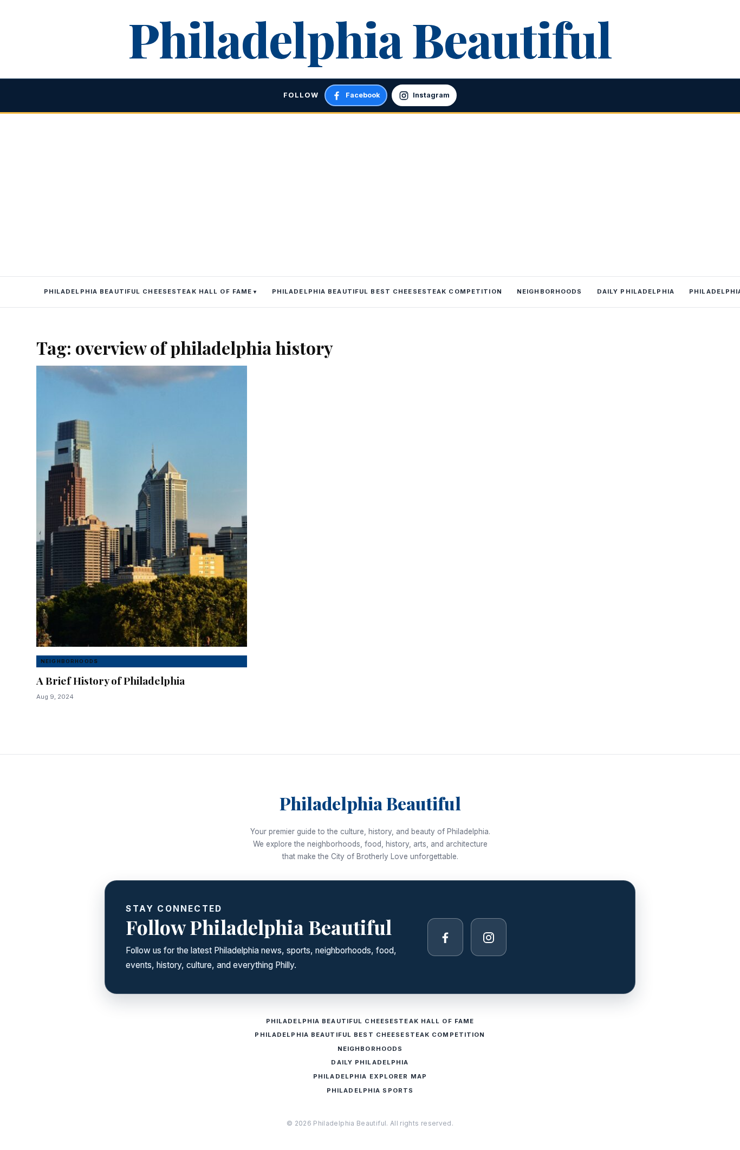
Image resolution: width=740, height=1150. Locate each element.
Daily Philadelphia (635, 291)
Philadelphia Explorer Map (370, 1076)
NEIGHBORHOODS (69, 661)
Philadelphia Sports (370, 1090)
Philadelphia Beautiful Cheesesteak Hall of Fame (148, 291)
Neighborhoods (549, 291)
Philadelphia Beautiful (370, 38)
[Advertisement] (370, 195)
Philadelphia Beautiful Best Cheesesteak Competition (387, 291)
